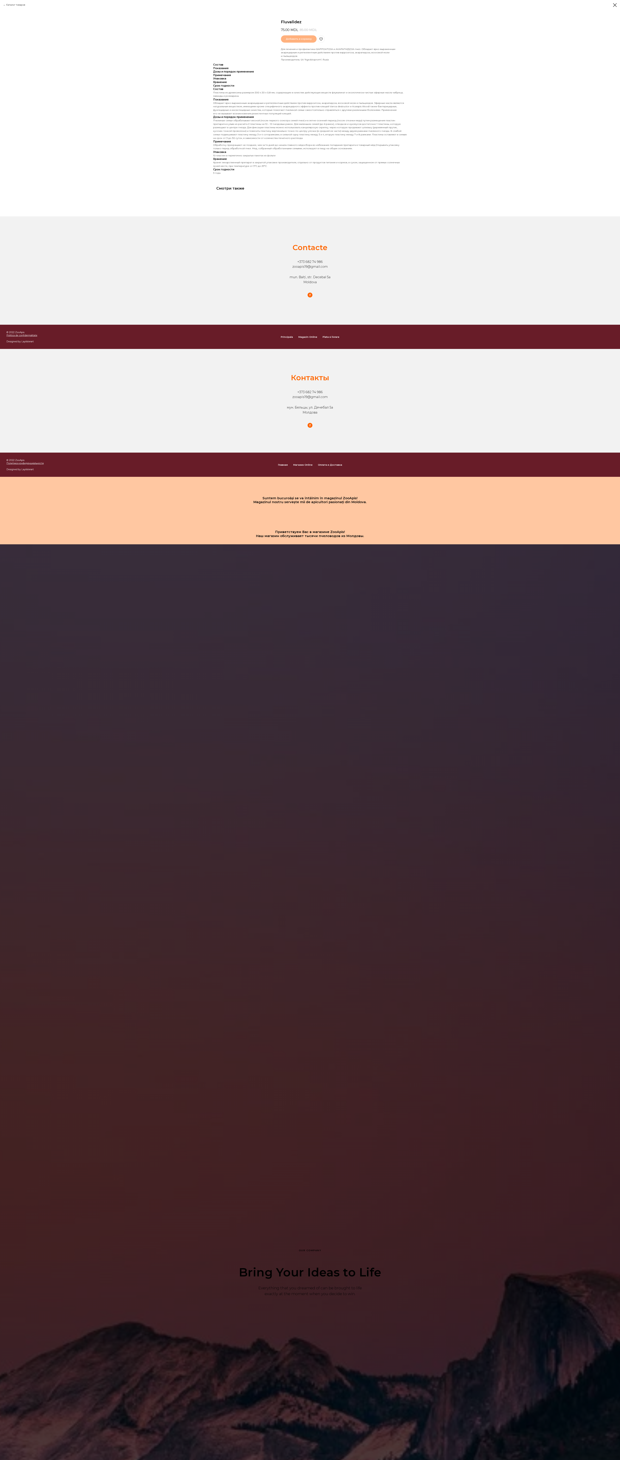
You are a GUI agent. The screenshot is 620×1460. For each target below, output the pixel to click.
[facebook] (310, 295)
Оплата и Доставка (330, 464)
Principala (287, 337)
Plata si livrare (331, 337)
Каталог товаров (15, 4)
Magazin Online (307, 337)
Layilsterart (27, 341)
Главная (283, 464)
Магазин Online (302, 464)
